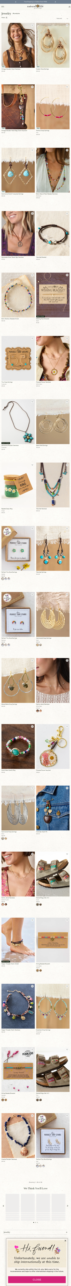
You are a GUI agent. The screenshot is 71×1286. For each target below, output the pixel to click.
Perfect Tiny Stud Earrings (9, 572)
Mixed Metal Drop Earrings (9, 704)
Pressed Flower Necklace (43, 382)
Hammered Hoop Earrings (43, 638)
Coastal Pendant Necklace (9, 1159)
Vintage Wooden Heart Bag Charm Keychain (14, 130)
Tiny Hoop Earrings (6, 382)
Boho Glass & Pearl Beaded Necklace (47, 194)
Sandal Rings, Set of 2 (42, 898)
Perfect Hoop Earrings (42, 130)
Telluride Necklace (41, 508)
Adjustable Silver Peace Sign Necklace (12, 257)
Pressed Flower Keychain (43, 770)
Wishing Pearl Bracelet (42, 318)
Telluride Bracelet (41, 257)
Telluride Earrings (41, 572)
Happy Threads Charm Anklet (10, 964)
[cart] (69, 7)
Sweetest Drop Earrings (43, 1030)
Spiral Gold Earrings (42, 445)
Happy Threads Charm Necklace (10, 1030)
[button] (3, 1205)
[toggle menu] (3, 7)
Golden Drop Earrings (42, 69)
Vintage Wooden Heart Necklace (10, 69)
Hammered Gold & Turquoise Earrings (12, 194)
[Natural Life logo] (35, 6)
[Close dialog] (65, 1240)
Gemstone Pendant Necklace (10, 445)
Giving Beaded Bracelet (43, 964)
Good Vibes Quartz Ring (8, 770)
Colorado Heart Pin (41, 831)
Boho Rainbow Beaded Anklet (10, 318)
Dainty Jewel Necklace (42, 704)
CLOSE (37, 1279)
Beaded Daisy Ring (6, 508)
